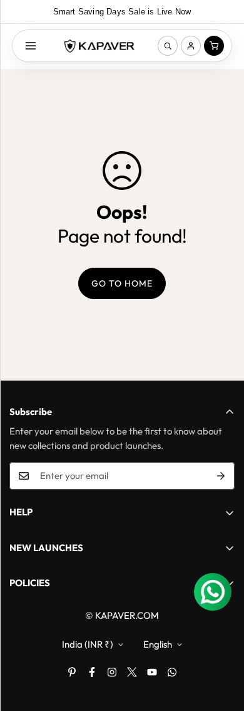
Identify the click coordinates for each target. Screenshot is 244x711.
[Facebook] (92, 672)
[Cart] (214, 46)
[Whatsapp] (172, 672)
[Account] (191, 46)
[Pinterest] (72, 672)
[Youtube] (152, 672)
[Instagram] (112, 672)
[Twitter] (132, 672)
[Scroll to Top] (221, 644)
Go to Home (122, 283)
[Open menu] (30, 45)
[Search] (168, 46)
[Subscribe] (221, 476)
